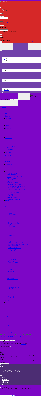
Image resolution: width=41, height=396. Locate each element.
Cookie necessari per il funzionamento (5, 346)
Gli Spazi (6, 115)
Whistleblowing (4, 381)
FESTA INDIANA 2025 (10, 181)
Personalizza (2, 340)
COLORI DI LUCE (9, 196)
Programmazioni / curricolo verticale (9, 163)
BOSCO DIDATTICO (10, 147)
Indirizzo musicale (7, 277)
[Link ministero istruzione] (3, 1)
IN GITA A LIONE (9, 183)
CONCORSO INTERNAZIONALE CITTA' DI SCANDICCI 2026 (15, 172)
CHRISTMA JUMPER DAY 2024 (11, 193)
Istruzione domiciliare (9, 332)
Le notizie (31, 95)
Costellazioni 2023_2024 (11, 235)
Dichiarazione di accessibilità (5, 380)
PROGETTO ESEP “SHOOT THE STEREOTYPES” (14, 199)
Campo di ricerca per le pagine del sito (5, 99)
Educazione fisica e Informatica (12, 261)
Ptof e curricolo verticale (8, 139)
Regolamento (6, 127)
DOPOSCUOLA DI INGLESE (11, 146)
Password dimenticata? (3, 19)
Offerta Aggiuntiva (7, 119)
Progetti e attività (7, 171)
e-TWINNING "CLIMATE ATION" (11, 174)
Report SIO (8, 316)
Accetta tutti (12, 340)
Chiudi (1, 34)
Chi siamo (6, 136)
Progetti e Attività (7, 125)
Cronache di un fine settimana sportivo (13, 262)
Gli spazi (6, 137)
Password (9, 18)
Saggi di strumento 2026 (11, 288)
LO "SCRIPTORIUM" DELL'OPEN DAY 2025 (13, 191)
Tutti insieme (8, 150)
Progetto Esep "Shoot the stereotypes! (13, 226)
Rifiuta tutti (6, 340)
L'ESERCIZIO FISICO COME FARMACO (12, 178)
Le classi (6, 302)
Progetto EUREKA (10, 234)
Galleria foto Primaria (8, 155)
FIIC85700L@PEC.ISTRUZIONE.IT (11, 371)
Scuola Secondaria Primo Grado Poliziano (9, 161)
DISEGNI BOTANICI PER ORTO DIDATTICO (13, 187)
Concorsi (8, 325)
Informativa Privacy (4, 378)
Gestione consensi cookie (5, 382)
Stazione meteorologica (10, 149)
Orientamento (7, 200)
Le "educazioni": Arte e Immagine (11, 241)
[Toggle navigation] (6, 46)
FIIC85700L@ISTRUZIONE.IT (11, 370)
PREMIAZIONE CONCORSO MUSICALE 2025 (13, 182)
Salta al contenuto (2, 0)
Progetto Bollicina (9, 324)
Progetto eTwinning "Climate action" (13, 222)
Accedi (1, 13)
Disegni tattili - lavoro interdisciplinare (13, 249)
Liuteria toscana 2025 (11, 296)
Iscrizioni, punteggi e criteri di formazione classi (11, 154)
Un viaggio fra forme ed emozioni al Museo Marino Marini (15, 242)
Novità (31, 94)
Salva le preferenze (6, 363)
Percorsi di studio (4, 107)
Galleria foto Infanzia (7, 129)
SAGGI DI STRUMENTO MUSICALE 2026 (13, 173)
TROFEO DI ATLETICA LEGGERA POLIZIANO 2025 (14, 184)
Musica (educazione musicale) (10, 278)
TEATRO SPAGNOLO (10, 179)
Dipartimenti (6, 206)
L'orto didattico (10, 269)
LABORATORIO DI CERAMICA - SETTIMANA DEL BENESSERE (16, 186)
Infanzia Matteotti (6, 113)
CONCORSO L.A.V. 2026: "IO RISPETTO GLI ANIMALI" (15, 176)
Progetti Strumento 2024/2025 (10, 295)
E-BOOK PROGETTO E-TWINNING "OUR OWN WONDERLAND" (16, 189)
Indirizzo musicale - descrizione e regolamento (12, 279)
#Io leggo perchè (9, 148)
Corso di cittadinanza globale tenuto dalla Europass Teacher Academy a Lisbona (10, 336)
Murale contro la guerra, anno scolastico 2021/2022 (14, 271)
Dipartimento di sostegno (10, 268)
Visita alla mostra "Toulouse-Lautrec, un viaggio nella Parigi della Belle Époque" (18, 244)
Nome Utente (9, 17)
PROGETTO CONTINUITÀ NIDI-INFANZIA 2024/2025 (14, 126)
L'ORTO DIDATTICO (10, 195)
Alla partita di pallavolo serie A (12, 259)
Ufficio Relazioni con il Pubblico (6, 379)
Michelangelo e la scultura (11, 250)
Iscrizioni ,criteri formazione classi (9, 301)
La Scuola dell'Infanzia (8, 114)
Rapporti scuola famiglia (8, 152)
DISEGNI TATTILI (9, 188)
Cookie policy (3, 377)
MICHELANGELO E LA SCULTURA (12, 197)
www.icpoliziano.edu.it (3, 348)
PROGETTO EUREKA (10, 198)
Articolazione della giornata (8, 116)
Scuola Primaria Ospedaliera (7, 308)
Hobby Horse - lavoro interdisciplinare (13, 245)
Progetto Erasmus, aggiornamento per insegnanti (14, 227)
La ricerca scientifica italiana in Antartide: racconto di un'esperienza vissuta (17, 215)
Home (31, 93)
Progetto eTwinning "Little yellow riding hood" (14, 223)
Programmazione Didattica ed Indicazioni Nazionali (11, 117)
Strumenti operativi (9, 315)
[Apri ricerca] (34, 46)
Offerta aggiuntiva (7, 151)
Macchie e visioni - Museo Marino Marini (13, 246)
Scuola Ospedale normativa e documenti (10, 331)
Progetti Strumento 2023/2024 (10, 298)
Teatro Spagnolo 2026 (11, 224)
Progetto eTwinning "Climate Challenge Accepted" (14, 225)
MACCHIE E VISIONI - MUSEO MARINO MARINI (14, 185)
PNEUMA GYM (9, 177)
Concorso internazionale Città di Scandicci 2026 (14, 287)
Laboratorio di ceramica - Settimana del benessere (14, 248)
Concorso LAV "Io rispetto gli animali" (13, 247)
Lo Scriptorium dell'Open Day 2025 (12, 214)
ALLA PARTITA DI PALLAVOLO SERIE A (13, 180)
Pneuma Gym (10, 258)
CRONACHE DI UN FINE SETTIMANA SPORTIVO (14, 192)
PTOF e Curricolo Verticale (8, 118)
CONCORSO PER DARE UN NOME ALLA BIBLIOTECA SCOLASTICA (17, 190)
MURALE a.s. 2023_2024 (10, 194)
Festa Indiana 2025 (10, 213)
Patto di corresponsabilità (8, 128)
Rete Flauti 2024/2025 (11, 297)
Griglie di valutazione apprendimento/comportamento (12, 165)
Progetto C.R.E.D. (10, 270)
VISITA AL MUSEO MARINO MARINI (12, 175)
